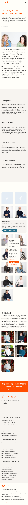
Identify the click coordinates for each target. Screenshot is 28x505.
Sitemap (24, 493)
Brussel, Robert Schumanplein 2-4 (8, 422)
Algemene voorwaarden (6, 491)
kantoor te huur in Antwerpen (14, 496)
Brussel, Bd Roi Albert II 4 (6, 429)
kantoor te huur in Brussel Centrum (8, 449)
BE (4, 400)
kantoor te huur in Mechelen (18, 499)
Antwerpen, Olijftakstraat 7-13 (7, 433)
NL (2, 400)
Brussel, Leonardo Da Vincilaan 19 (8, 477)
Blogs (2, 406)
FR (14, 400)
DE (8, 400)
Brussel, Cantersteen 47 (6, 431)
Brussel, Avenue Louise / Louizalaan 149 (9, 424)
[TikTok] (15, 397)
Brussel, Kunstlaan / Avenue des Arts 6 (9, 435)
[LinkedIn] (9, 397)
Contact (3, 413)
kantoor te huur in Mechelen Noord (8, 457)
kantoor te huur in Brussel (6, 497)
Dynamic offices (4, 494)
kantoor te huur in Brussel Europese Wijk (9, 453)
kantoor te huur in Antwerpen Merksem (9, 444)
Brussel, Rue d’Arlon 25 (6, 465)
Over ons (3, 411)
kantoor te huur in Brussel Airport (8, 447)
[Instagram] (6, 397)
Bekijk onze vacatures (9, 230)
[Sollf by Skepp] (8, 2)
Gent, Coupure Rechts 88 (6, 427)
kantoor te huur (4, 496)
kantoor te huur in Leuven (6, 499)
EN (6, 400)
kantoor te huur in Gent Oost (7, 455)
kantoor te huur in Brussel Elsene (8, 451)
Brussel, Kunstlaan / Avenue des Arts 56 (9, 473)
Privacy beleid (19, 493)
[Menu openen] (2, 2)
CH (12, 400)
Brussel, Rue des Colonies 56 (7, 420)
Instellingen (11, 259)
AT (10, 400)
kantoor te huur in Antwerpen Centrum (9, 442)
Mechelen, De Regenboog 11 (7, 479)
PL (18, 400)
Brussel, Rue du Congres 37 (7, 467)
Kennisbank (3, 408)
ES (16, 400)
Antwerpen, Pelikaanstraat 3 (7, 471)
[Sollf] (2, 26)
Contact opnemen (8, 389)
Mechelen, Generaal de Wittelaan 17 (8, 475)
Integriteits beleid (15, 491)
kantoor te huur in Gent (17, 497)
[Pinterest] (12, 397)
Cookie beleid (13, 493)
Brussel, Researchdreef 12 (6, 469)
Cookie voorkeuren (5, 493)
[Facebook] (2, 397)
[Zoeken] (26, 2)
